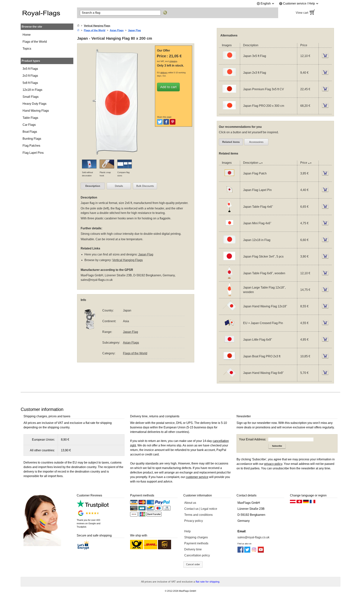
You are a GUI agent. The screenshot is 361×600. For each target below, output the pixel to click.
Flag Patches (31, 145)
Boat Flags (30, 131)
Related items (231, 141)
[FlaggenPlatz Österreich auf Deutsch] (293, 502)
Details (119, 185)
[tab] (93, 186)
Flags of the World (35, 41)
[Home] (78, 25)
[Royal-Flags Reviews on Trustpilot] (92, 506)
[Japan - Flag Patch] (229, 179)
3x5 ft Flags (30, 68)
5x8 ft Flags (30, 82)
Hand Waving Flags (36, 110)
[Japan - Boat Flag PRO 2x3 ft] (229, 362)
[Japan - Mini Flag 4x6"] (229, 229)
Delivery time (193, 549)
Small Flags (31, 96)
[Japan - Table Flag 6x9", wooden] (229, 279)
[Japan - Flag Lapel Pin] (229, 196)
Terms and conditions (198, 514)
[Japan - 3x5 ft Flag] (229, 62)
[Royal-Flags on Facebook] (240, 551)
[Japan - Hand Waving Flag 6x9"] (229, 378)
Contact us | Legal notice (200, 508)
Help (187, 531)
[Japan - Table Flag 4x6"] (229, 212)
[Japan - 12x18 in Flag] (229, 245)
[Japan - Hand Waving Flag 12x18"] (229, 312)
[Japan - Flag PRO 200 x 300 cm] (229, 111)
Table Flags (30, 117)
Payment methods (196, 543)
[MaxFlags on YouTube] (261, 551)
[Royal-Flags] (47, 12)
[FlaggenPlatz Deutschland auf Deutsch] (306, 502)
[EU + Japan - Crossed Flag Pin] (229, 329)
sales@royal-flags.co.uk (97, 279)
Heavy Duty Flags (34, 103)
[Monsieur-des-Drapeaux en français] (312, 502)
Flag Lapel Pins (33, 152)
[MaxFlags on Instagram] (254, 551)
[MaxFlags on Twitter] (247, 551)
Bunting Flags (32, 138)
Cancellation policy (197, 555)
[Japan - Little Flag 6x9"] (229, 345)
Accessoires (256, 141)
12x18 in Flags (32, 89)
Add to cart (168, 87)
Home (27, 34)
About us (190, 502)
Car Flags (29, 124)
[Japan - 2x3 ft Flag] (229, 78)
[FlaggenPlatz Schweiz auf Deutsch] (299, 502)
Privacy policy (193, 520)
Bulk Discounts (145, 185)
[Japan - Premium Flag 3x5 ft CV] (229, 95)
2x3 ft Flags (30, 75)
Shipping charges (196, 537)
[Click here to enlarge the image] (117, 157)
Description (92, 185)
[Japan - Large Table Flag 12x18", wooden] (229, 295)
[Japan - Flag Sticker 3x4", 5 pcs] (229, 262)
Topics (27, 48)
